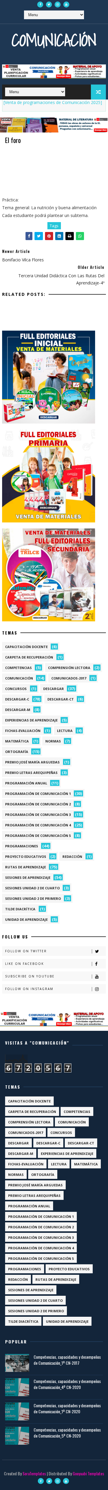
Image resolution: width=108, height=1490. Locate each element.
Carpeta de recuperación (29, 657)
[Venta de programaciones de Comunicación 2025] (53, 102)
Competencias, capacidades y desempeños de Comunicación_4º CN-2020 (67, 1384)
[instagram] (58, 4)
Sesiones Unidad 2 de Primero (33, 898)
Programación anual (26, 783)
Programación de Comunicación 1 (38, 793)
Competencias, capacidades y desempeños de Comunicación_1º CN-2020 (67, 1408)
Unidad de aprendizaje (26, 919)
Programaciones (21, 846)
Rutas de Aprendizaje (25, 867)
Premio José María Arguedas (32, 762)
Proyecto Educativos (25, 856)
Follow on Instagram (29, 989)
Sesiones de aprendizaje (27, 877)
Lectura (65, 730)
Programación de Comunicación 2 (38, 804)
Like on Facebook (24, 964)
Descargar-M (17, 709)
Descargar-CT (60, 699)
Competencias (18, 667)
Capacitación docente (26, 646)
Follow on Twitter (26, 951)
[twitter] (49, 4)
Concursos (16, 688)
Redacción (72, 856)
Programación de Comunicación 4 (38, 825)
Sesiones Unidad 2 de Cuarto (32, 888)
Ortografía (16, 751)
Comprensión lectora (69, 667)
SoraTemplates (34, 1473)
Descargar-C (17, 699)
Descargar (53, 688)
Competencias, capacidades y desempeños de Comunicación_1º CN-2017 (67, 1360)
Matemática (17, 741)
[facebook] (40, 4)
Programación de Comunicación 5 (38, 835)
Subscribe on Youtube (30, 976)
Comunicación (54, 40)
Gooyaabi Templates (88, 1473)
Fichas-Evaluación (22, 730)
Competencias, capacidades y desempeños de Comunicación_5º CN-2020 (67, 1432)
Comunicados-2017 (68, 678)
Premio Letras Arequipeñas (31, 772)
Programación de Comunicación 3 (38, 814)
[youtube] (66, 4)
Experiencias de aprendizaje (31, 720)
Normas (53, 741)
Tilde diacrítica (20, 909)
